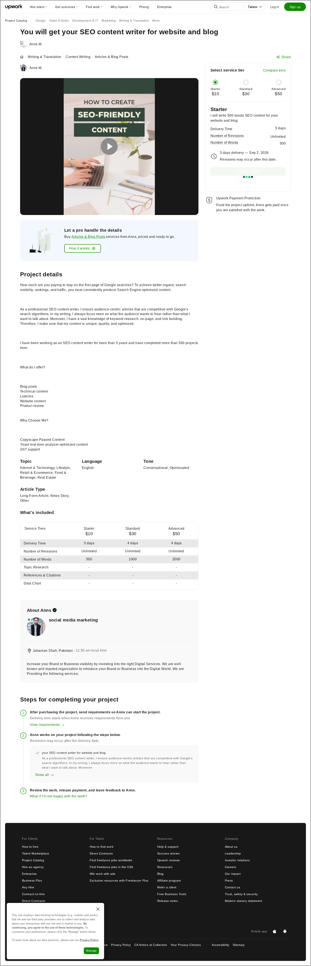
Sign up (295, 7)
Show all (42, 775)
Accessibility (220, 945)
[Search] (215, 7)
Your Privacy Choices (190, 945)
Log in (274, 7)
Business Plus (32, 880)
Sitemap (238, 945)
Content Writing (78, 57)
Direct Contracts (33, 901)
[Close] (98, 909)
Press (229, 880)
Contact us (232, 887)
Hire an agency (33, 867)
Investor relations (237, 860)
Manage (91, 950)
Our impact (233, 873)
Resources (164, 867)
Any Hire (28, 887)
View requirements (45, 724)
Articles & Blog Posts (88, 236)
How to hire (30, 846)
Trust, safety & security (241, 894)
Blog (160, 873)
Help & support (168, 846)
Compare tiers (274, 70)
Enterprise (29, 873)
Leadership (233, 853)
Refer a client (166, 887)
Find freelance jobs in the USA (111, 867)
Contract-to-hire (33, 894)
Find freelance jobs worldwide (111, 860)
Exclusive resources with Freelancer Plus (119, 880)
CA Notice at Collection (150, 945)
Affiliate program (169, 880)
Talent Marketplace (35, 853)
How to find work (102, 846)
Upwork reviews (168, 860)
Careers (230, 867)
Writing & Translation (44, 57)
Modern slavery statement (243, 901)
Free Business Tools (171, 894)
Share (286, 57)
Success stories (168, 853)
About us (231, 846)
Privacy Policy (121, 945)
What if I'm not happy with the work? (58, 796)
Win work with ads (103, 873)
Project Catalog (16, 20)
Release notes (167, 901)
